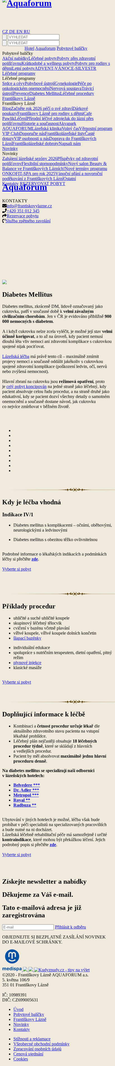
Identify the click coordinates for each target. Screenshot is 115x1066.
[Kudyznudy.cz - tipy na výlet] (62, 969)
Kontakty (21, 1029)
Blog (6, 108)
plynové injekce (27, 662)
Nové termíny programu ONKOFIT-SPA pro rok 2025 (54, 171)
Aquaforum (45, 48)
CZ (5, 31)
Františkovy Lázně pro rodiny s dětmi (50, 113)
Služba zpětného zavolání (28, 220)
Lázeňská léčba (15, 356)
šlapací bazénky (27, 638)
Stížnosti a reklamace (32, 1038)
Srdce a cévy (13, 83)
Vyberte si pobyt (16, 569)
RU (27, 31)
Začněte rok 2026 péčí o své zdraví (42, 108)
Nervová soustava (66, 88)
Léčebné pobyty (42, 58)
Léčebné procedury (77, 93)
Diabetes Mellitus (44, 93)
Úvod (18, 1009)
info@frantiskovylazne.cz (29, 205)
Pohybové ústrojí (40, 83)
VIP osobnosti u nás (31, 138)
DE (12, 31)
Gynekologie (66, 83)
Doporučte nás (32, 133)
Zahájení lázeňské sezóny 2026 (29, 158)
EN (20, 31)
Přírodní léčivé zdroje (45, 118)
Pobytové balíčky (72, 48)
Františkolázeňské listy (65, 133)
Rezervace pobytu (23, 215)
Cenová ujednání (28, 1054)
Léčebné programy (18, 73)
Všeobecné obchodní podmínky (41, 1044)
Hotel (29, 48)
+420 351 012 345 (23, 210)
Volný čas (70, 128)
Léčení (21, 118)
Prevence (21, 93)
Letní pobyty (23, 68)
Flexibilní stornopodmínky (44, 163)
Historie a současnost (40, 123)
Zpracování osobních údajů (37, 1049)
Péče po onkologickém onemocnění (47, 86)
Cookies (20, 1059)
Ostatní (69, 178)
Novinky (10, 148)
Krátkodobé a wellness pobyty (48, 63)
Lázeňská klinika (47, 128)
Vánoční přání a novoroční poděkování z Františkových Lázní (52, 176)
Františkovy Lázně (18, 98)
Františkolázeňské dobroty (35, 143)
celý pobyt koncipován (26, 386)
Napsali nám (70, 143)
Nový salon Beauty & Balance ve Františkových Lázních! (54, 166)
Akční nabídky (15, 58)
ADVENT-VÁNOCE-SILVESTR (65, 68)
